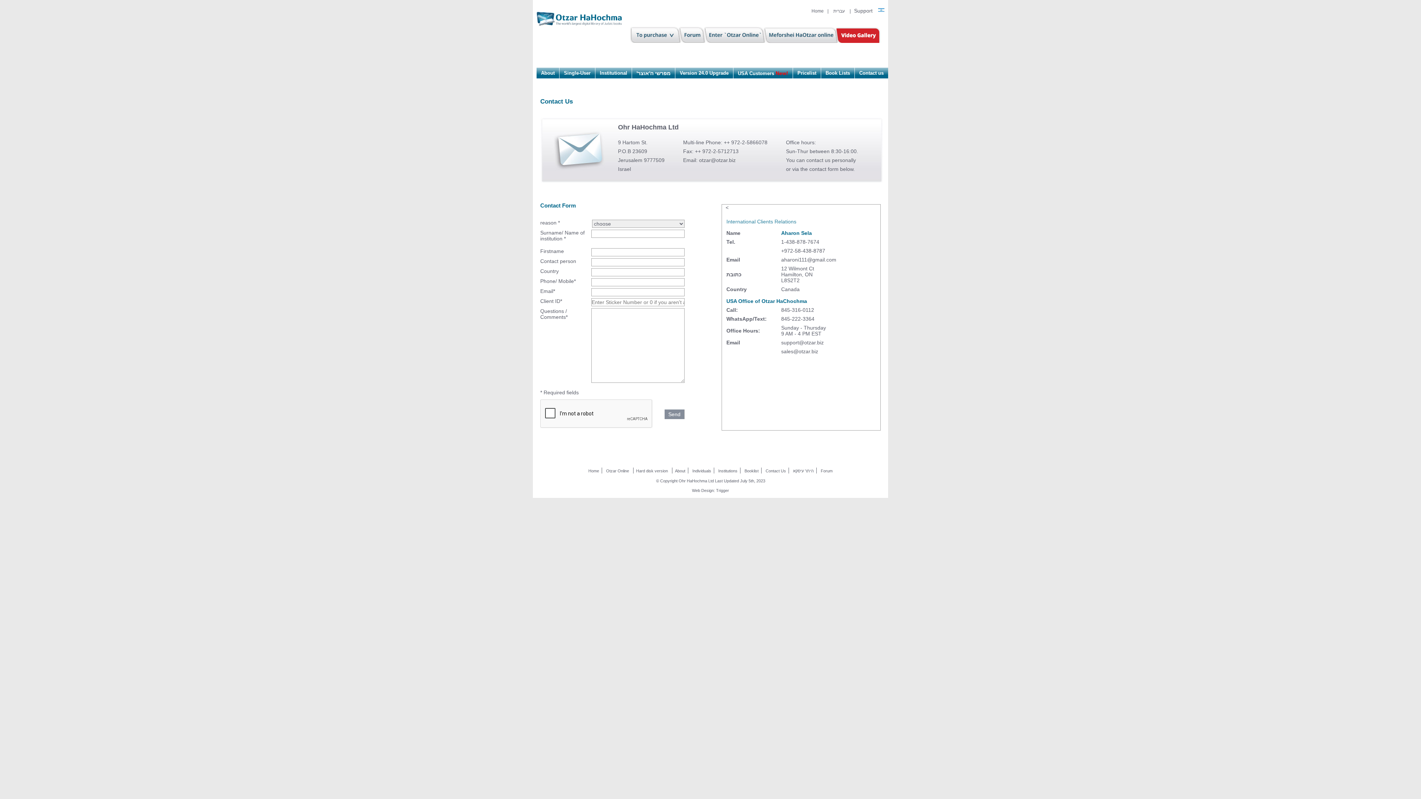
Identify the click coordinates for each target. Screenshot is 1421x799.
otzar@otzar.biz (717, 160)
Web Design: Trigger (710, 490)
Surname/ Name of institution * (562, 236)
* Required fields (559, 392)
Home (818, 11)
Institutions (728, 471)
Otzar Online (617, 471)
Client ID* (551, 301)
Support (863, 11)
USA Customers (763, 73)
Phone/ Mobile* (558, 281)
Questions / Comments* (554, 314)
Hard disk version (652, 471)
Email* (547, 291)
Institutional (613, 73)
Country (549, 271)
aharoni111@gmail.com (808, 260)
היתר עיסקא (803, 471)
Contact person (558, 261)
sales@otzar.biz (799, 351)
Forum (827, 471)
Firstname (552, 251)
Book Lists (838, 73)
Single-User (577, 73)
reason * (550, 223)
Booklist (752, 471)
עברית (839, 11)
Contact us (871, 73)
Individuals (701, 471)
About (548, 73)
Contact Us (776, 471)
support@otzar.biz (802, 342)
